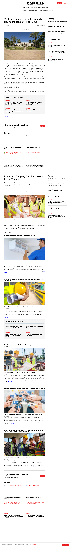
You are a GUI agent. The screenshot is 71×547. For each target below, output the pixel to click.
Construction (24, 10)
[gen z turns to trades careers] (24, 249)
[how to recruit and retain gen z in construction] (24, 444)
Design (18, 10)
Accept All (66, 544)
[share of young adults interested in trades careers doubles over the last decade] (24, 293)
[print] (44, 29)
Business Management (33, 10)
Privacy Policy (34, 544)
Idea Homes (51, 10)
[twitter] (24, 29)
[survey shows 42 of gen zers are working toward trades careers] (24, 359)
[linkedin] (22, 29)
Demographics (7, 15)
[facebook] (20, 29)
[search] (7, 3)
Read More (6, 116)
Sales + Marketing (44, 10)
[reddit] (26, 29)
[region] (35, 545)
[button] (5, 3)
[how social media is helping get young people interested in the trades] (24, 401)
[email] (28, 29)
